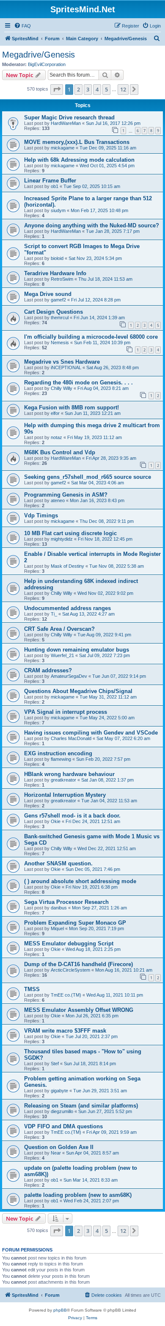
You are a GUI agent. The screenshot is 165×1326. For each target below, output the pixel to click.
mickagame (62, 147)
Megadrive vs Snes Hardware (62, 362)
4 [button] (97, 89)
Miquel (57, 928)
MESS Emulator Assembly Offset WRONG (78, 1010)
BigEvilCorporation (47, 64)
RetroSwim (62, 279)
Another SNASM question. (58, 863)
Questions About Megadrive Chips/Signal (78, 691)
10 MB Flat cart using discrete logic (70, 533)
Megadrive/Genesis (38, 54)
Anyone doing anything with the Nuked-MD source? (91, 225)
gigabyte (59, 1090)
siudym (58, 210)
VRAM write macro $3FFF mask (65, 1031)
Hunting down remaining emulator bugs (76, 649)
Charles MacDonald (71, 738)
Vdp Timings (41, 515)
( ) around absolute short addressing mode (80, 881)
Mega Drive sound (48, 294)
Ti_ (54, 613)
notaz (56, 437)
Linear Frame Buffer (50, 180)
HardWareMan (66, 123)
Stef (55, 1063)
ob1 (54, 186)
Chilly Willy (61, 388)
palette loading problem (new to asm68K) (78, 1195)
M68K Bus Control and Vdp (59, 452)
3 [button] (87, 89)
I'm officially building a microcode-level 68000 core (91, 337)
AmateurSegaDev (69, 676)
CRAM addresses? (48, 670)
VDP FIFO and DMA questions (63, 1126)
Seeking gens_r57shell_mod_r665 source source (87, 477)
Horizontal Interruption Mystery (65, 795)
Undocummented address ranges (67, 608)
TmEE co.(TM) (66, 994)
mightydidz (62, 538)
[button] (56, 89)
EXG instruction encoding (58, 753)
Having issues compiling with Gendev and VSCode (91, 732)
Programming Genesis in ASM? (65, 495)
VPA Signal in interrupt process (65, 712)
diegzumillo (62, 1111)
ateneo (58, 500)
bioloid (57, 258)
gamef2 (58, 299)
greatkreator (63, 779)
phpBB (60, 1310)
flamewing (61, 759)
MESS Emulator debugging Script (68, 943)
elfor (55, 413)
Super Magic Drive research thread (69, 117)
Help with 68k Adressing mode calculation (79, 160)
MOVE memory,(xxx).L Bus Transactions (76, 142)
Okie (55, 821)
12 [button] (123, 89)
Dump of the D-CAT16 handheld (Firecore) (78, 964)
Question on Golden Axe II (59, 1147)
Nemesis (60, 342)
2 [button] (78, 89)
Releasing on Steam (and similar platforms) (81, 1105)
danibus (59, 907)
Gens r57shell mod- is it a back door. (72, 815)
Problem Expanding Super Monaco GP (75, 923)
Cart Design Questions (53, 312)
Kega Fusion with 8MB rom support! (71, 407)
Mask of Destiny (67, 566)
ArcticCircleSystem (70, 969)
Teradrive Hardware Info (55, 273)
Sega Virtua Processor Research (66, 902)
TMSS (32, 989)
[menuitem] (22, 26)
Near (56, 1152)
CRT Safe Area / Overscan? (59, 629)
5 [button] (106, 89)
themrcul (60, 317)
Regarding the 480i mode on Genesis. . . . (78, 382)
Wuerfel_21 (62, 655)
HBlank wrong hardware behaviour (69, 774)
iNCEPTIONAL (66, 367)
